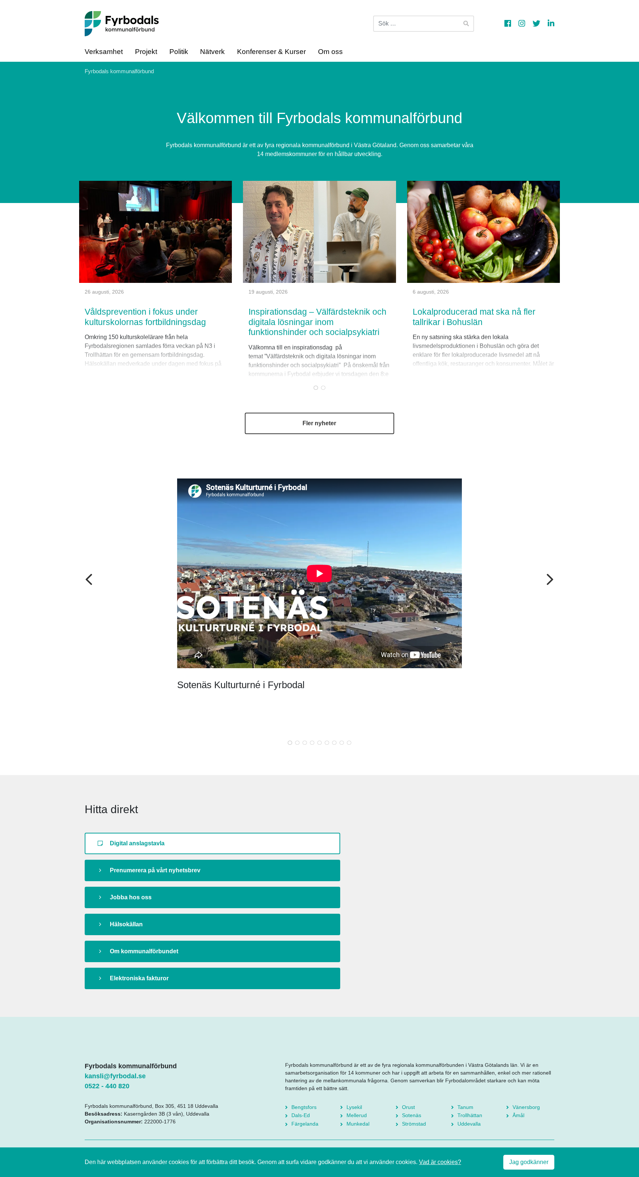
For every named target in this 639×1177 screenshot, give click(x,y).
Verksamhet (104, 51)
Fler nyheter (319, 423)
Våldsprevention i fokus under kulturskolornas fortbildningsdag (145, 317)
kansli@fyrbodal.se (115, 1076)
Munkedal (357, 1124)
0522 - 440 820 (107, 1086)
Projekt (146, 51)
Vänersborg (526, 1107)
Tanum (465, 1107)
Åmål (518, 1115)
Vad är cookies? (440, 1162)
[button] (316, 387)
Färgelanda (304, 1124)
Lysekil (354, 1107)
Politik (178, 51)
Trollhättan (469, 1115)
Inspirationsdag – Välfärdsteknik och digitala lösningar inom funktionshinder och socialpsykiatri (317, 322)
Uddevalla (469, 1124)
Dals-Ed (300, 1115)
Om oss (330, 51)
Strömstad (414, 1124)
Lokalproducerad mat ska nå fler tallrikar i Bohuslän (474, 317)
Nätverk (212, 51)
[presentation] (89, 580)
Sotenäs (411, 1115)
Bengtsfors (304, 1107)
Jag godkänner (528, 1162)
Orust (408, 1107)
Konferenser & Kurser (271, 51)
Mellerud (356, 1115)
